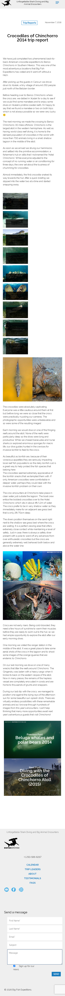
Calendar (32, 864)
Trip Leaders (33, 869)
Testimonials (32, 878)
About (32, 873)
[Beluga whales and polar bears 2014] (32, 739)
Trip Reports (29, 23)
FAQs (33, 882)
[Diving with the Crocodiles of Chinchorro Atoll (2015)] (32, 777)
